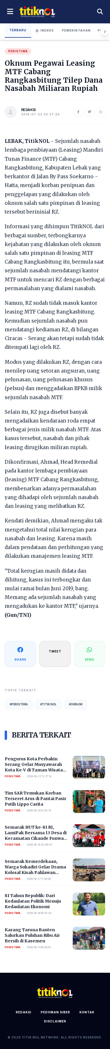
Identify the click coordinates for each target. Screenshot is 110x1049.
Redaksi (23, 1012)
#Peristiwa (19, 704)
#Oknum (75, 704)
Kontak (86, 1012)
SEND (89, 659)
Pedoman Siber (55, 1012)
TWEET (55, 651)
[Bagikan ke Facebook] (78, 112)
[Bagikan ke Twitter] (89, 112)
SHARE (20, 659)
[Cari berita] (100, 11)
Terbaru (17, 30)
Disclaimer (55, 1021)
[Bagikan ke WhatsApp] (100, 112)
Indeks (47, 30)
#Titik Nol (48, 704)
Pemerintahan (76, 30)
